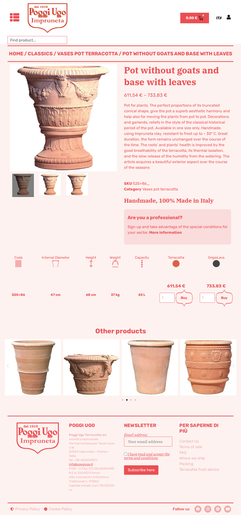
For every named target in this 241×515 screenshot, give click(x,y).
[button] (8, 366)
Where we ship (192, 458)
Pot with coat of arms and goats (33, 359)
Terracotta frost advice (199, 469)
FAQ (182, 452)
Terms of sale (190, 447)
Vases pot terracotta (87, 53)
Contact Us (189, 441)
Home (16, 53)
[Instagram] (207, 509)
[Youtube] (227, 509)
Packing (186, 464)
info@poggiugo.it (81, 464)
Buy (184, 298)
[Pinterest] (217, 509)
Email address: (136, 435)
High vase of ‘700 (208, 359)
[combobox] (37, 40)
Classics (40, 53)
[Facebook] (197, 509)
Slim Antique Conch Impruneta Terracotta (150, 359)
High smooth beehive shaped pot (91, 356)
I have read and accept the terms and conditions (147, 456)
